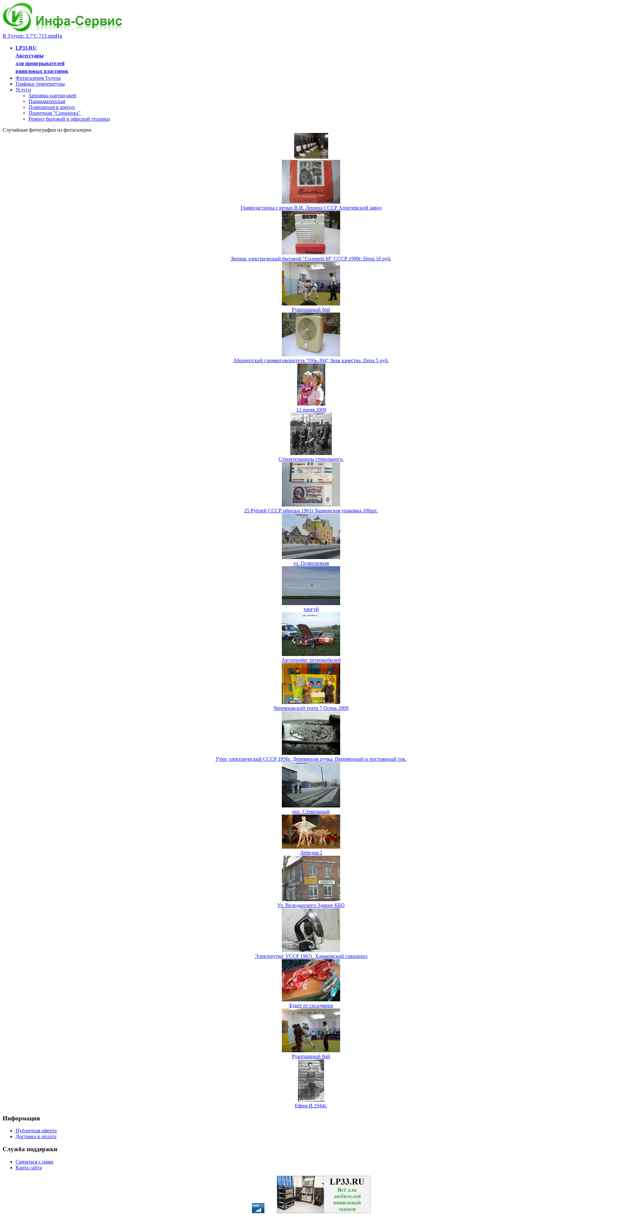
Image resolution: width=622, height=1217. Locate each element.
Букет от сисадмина (311, 1005)
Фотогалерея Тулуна (38, 78)
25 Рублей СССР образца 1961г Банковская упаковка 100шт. (311, 510)
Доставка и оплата (36, 1136)
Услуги (23, 89)
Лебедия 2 (311, 852)
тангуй (311, 609)
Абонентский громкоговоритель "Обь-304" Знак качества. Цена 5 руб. (311, 360)
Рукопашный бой (311, 309)
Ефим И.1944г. (311, 1105)
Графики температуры (40, 84)
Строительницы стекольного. (311, 459)
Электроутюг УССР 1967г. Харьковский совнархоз (311, 956)
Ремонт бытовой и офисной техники (69, 119)
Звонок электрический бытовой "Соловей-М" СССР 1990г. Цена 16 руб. (311, 258)
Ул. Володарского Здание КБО (311, 905)
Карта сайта (29, 1167)
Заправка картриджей (52, 95)
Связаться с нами (34, 1161)
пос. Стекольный (311, 811)
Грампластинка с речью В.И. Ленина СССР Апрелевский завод (311, 207)
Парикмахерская (47, 101)
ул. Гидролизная (311, 563)
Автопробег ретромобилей (311, 660)
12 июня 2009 (311, 409)
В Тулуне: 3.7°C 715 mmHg (32, 36)
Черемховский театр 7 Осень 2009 (311, 708)
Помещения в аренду (52, 107)
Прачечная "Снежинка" (55, 113)
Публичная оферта (36, 1130)
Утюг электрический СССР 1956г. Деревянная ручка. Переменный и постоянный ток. (311, 759)
